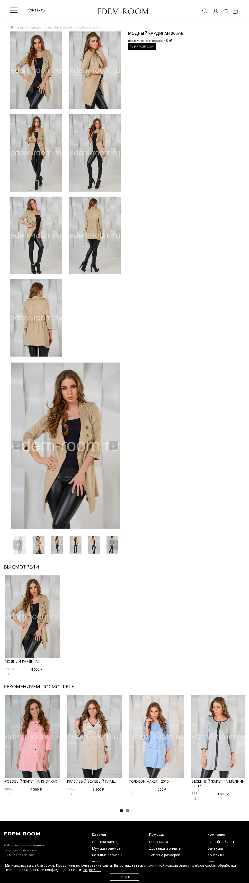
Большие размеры (107, 855)
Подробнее (92, 869)
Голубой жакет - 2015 (149, 781)
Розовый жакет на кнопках (31, 781)
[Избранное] (223, 11)
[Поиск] (202, 11)
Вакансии (215, 848)
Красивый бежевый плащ (91, 781)
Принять (124, 877)
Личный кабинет (220, 841)
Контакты (215, 855)
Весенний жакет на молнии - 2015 (218, 783)
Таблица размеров (164, 855)
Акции (97, 861)
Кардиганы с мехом (58, 27)
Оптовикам (158, 841)
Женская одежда (29, 27)
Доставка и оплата (165, 848)
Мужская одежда (106, 848)
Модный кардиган (22, 661)
